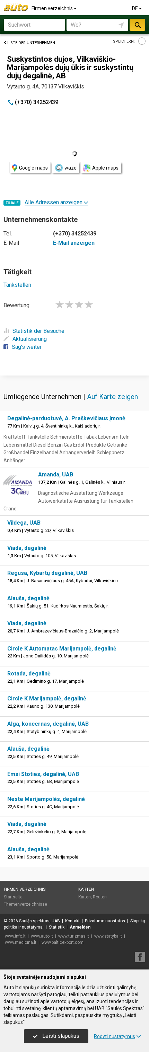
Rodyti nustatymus (114, 1036)
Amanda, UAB (55, 474)
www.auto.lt (42, 936)
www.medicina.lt (20, 942)
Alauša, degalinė (28, 598)
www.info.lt (15, 936)
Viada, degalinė (26, 548)
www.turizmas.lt (73, 936)
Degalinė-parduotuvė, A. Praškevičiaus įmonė (66, 418)
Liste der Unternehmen (31, 43)
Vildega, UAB (24, 522)
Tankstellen (17, 285)
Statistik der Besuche (38, 331)
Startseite (13, 897)
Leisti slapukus (60, 1036)
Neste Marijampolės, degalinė (46, 799)
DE (135, 8)
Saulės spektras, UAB (39, 921)
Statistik (56, 927)
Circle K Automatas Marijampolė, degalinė (61, 648)
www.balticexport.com (63, 942)
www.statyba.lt (108, 936)
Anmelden (80, 927)
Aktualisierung (29, 339)
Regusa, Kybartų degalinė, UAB (47, 573)
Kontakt (72, 921)
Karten (86, 889)
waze (70, 168)
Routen (100, 897)
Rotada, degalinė (29, 673)
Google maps (33, 168)
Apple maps (105, 168)
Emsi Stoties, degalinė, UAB (43, 774)
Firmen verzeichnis (53, 8)
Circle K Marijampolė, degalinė (46, 698)
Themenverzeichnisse (25, 904)
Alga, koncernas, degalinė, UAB (48, 724)
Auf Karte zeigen (112, 397)
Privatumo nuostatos (105, 921)
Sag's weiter (27, 347)
